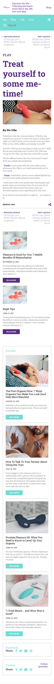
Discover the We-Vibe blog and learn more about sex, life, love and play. (22, 7)
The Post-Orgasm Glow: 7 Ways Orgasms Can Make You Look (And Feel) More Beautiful (26, 394)
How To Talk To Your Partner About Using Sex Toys (26, 463)
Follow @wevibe (43, 665)
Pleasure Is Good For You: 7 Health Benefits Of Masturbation (23, 256)
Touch (7, 165)
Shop (48, 7)
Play (13, 19)
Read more (11, 280)
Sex (5, 19)
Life (22, 19)
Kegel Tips (9, 309)
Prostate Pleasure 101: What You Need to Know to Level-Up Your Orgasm (24, 540)
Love (31, 19)
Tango (7, 175)
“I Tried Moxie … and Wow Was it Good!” (25, 612)
